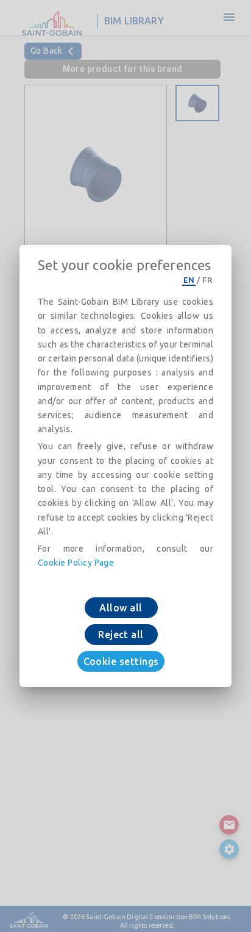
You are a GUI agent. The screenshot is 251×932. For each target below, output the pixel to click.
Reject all (121, 634)
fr (207, 280)
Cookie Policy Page (76, 562)
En (188, 280)
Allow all (120, 607)
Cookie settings (121, 661)
